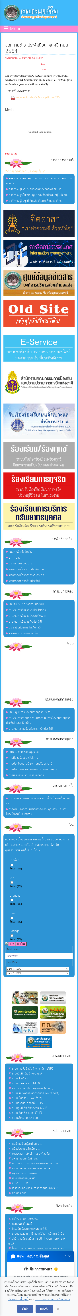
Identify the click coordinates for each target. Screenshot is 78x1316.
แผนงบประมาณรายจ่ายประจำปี (26, 604)
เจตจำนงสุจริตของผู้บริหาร (24, 752)
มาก (12, 878)
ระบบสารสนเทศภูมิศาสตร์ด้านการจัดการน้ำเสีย (38, 1234)
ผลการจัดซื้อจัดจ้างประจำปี (24, 581)
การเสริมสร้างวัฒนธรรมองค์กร (26, 775)
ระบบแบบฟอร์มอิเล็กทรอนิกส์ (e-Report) (35, 1093)
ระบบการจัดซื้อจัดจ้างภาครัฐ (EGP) (32, 1068)
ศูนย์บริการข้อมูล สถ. (24, 1178)
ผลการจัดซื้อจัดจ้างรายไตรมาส (26, 575)
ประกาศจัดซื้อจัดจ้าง (20, 563)
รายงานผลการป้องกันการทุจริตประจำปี (31, 729)
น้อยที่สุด (15, 931)
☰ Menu (13, 29)
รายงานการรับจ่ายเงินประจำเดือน (27, 610)
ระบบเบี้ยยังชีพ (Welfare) (27, 1098)
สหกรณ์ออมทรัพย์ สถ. (25, 1158)
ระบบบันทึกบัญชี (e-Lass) (27, 1073)
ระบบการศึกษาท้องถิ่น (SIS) (28, 1103)
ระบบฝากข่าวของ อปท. (25, 1118)
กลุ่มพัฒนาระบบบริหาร (25, 1173)
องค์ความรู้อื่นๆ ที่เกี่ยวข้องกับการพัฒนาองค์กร (35, 201)
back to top (11, 153)
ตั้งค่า (25, 1308)
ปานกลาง (15, 896)
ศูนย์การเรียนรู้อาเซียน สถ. (27, 1144)
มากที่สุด (14, 860)
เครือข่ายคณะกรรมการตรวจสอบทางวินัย (35, 1188)
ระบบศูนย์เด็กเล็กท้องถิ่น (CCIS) (30, 1108)
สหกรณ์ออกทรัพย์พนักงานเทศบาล (31, 1168)
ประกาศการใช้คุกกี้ (18, 1299)
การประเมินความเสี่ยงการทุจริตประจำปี (30, 763)
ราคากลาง (14, 557)
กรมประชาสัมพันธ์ (22, 1224)
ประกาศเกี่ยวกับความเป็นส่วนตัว (52, 1299)
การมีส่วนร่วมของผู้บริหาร (23, 758)
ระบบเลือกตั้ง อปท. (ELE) (27, 1113)
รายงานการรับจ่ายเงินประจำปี (25, 622)
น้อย (12, 913)
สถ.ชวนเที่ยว (19, 1193)
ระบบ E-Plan (20, 1078)
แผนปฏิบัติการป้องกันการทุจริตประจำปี (30, 712)
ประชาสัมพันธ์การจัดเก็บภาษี (25, 627)
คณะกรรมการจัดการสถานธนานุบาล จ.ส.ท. (36, 1163)
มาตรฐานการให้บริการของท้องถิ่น (31, 1153)
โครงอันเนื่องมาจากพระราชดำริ (29, 1229)
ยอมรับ (44, 1308)
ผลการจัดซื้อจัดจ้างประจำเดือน (26, 569)
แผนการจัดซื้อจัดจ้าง (20, 552)
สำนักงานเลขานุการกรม (25, 1219)
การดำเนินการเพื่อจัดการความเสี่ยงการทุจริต (34, 769)
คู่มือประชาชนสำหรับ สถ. (26, 1149)
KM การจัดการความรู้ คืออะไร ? (23, 171)
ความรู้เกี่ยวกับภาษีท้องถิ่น (23, 633)
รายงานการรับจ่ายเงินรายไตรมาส (27, 616)
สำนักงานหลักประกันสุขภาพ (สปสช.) (32, 1088)
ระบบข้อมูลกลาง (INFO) (26, 1083)
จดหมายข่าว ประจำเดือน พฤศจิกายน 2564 (38, 97)
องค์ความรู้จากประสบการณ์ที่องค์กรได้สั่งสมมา (35, 189)
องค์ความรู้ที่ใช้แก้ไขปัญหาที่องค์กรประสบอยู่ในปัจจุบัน (39, 195)
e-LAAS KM (20, 1183)
